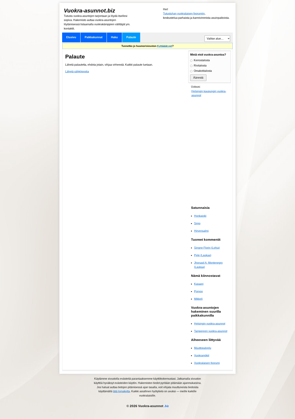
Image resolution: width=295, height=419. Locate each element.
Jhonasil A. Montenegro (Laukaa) (208, 264)
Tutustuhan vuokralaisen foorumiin (184, 13)
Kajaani (198, 283)
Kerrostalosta (202, 60)
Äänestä (198, 77)
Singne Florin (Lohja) (207, 247)
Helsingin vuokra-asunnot (209, 323)
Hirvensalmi (201, 230)
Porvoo (198, 291)
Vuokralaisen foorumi (207, 363)
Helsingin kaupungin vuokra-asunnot (208, 93)
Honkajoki (200, 215)
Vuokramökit (201, 355)
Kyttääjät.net (164, 45)
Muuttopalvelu (202, 348)
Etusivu (71, 37)
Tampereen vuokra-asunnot (210, 331)
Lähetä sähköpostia (77, 71)
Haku (114, 37)
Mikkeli (198, 298)
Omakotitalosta (203, 70)
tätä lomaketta (121, 391)
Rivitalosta (200, 65)
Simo (197, 223)
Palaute (131, 37)
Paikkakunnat (93, 37)
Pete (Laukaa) (202, 255)
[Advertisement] (209, 152)
